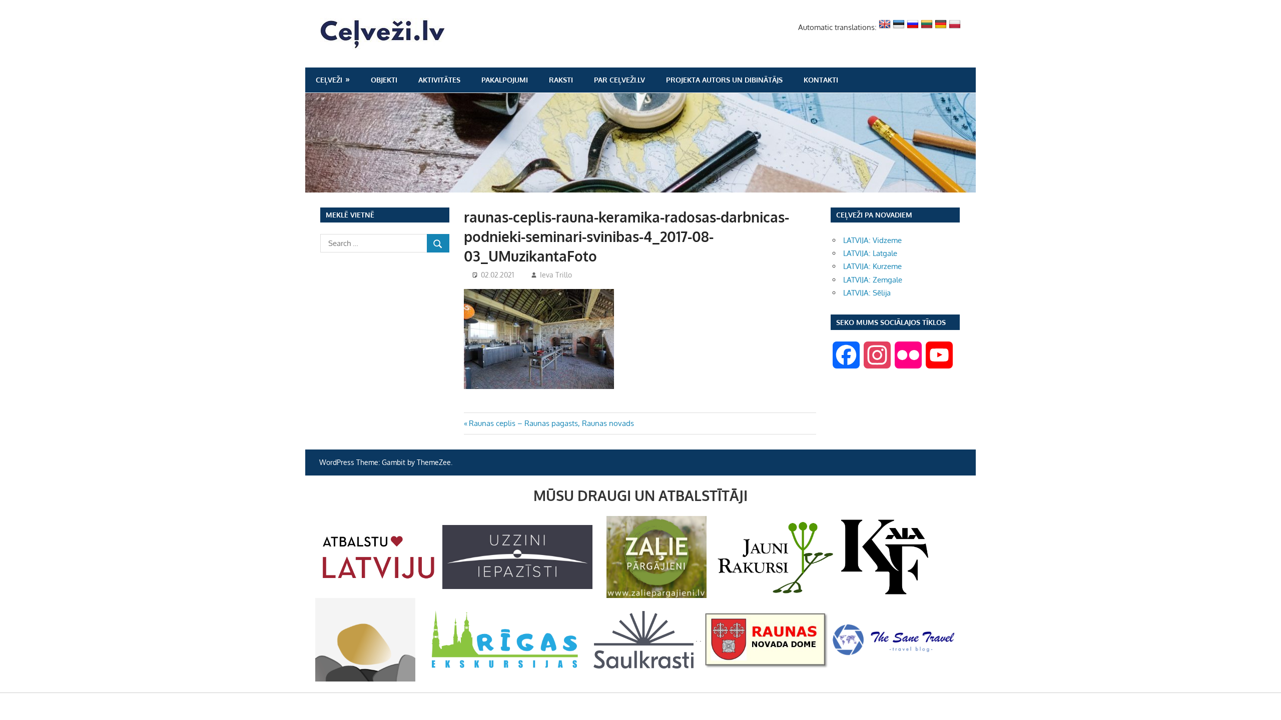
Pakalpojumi (504, 80)
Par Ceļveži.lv (619, 80)
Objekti (384, 80)
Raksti (561, 80)
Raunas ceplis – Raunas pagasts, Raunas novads (551, 423)
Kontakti (821, 80)
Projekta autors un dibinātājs (724, 80)
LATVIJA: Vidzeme (872, 240)
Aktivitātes (439, 80)
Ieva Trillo (556, 274)
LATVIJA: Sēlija (867, 293)
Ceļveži (329, 80)
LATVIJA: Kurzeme (872, 266)
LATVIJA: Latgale (870, 253)
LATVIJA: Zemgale (872, 279)
